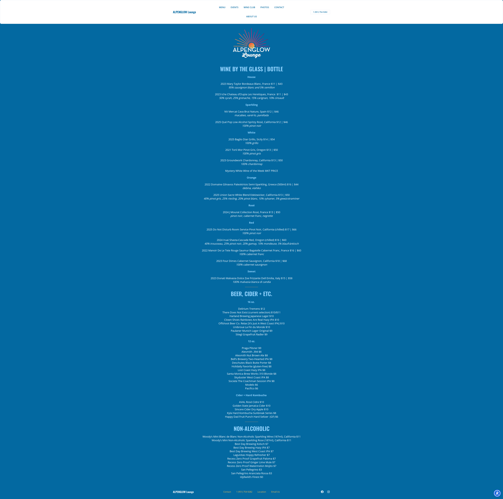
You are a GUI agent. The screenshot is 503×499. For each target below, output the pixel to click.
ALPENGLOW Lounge (184, 12)
